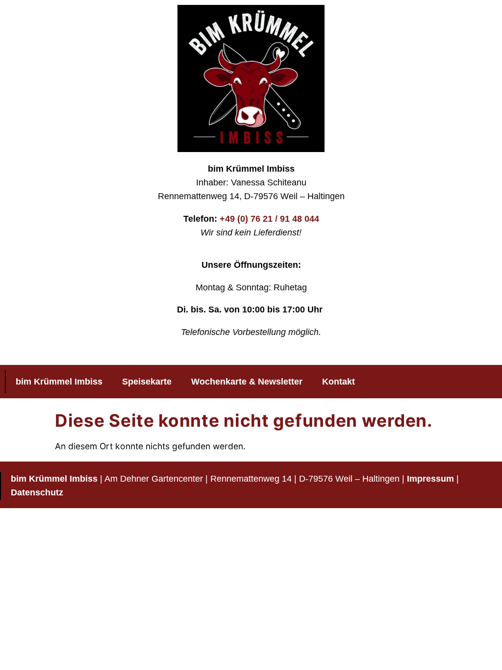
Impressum (430, 479)
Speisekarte (147, 382)
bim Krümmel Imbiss (59, 382)
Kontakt (338, 382)
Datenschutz (37, 492)
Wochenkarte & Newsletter (246, 382)
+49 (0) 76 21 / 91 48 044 (269, 219)
